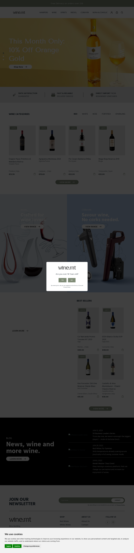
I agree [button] (8, 546)
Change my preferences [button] (31, 546)
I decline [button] (17, 546)
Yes (62, 280)
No (72, 280)
